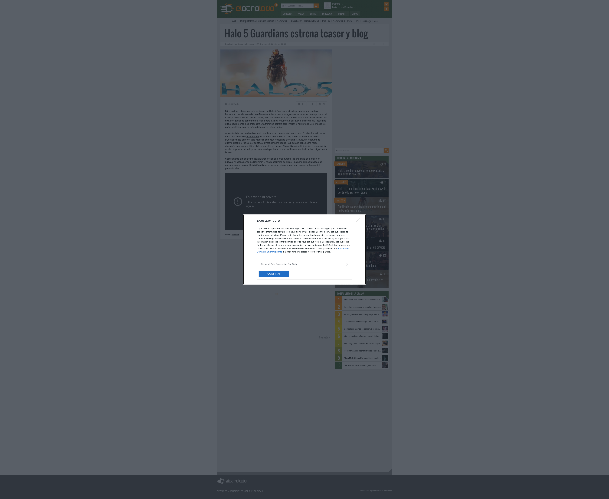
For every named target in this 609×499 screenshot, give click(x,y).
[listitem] (304, 264)
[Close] (359, 221)
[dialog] (304, 249)
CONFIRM (273, 273)
